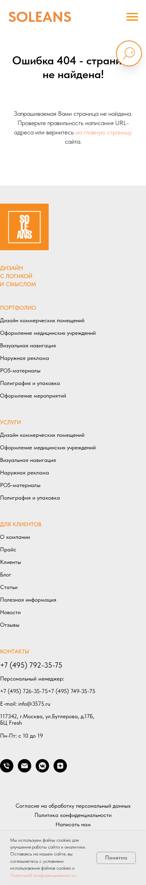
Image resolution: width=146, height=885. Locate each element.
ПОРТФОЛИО (18, 307)
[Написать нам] (24, 770)
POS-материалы (20, 370)
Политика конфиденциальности (73, 815)
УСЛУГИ (10, 422)
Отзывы (9, 624)
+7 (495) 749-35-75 (71, 691)
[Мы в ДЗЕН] (60, 770)
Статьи (8, 587)
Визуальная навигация (28, 345)
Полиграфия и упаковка (30, 383)
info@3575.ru (34, 703)
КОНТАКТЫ (14, 651)
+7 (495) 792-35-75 (31, 665)
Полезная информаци (27, 599)
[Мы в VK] (42, 770)
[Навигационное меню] (132, 17)
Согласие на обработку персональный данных (73, 805)
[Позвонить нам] (6, 770)
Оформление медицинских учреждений (48, 333)
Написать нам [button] (73, 824)
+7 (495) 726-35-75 (24, 691)
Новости (10, 612)
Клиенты (10, 562)
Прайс (8, 549)
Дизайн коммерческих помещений (42, 320)
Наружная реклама (24, 358)
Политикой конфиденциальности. (43, 875)
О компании (15, 537)
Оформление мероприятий (33, 395)
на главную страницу (103, 132)
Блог (5, 574)
